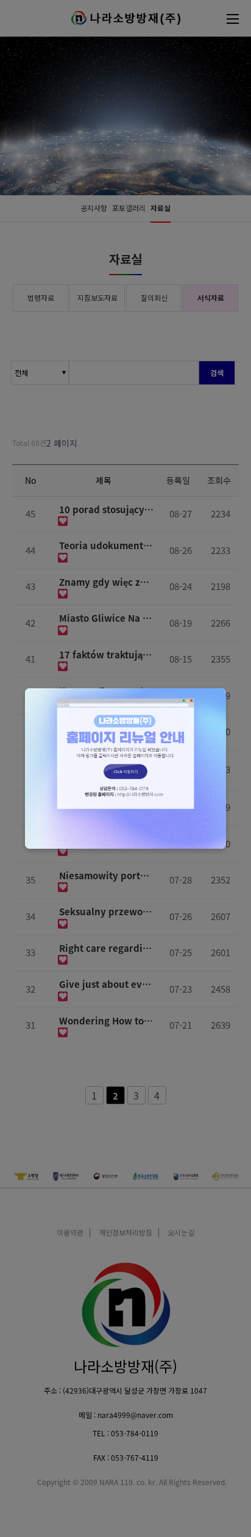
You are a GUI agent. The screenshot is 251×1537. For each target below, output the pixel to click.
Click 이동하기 (125, 768)
